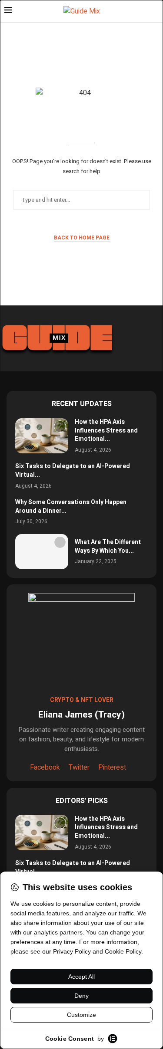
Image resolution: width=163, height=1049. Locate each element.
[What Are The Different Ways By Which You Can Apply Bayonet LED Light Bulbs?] (41, 551)
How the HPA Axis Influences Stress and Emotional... (106, 430)
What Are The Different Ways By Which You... (108, 546)
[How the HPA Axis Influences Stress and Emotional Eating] (41, 435)
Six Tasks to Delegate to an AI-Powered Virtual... (72, 470)
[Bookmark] (60, 426)
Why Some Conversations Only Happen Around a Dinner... (70, 506)
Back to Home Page (82, 238)
